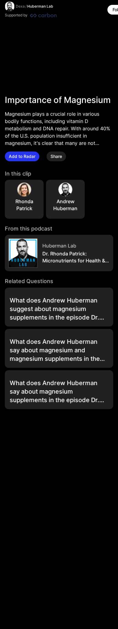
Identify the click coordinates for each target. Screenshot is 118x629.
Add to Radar (22, 156)
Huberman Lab (40, 6)
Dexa (20, 6)
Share (56, 156)
